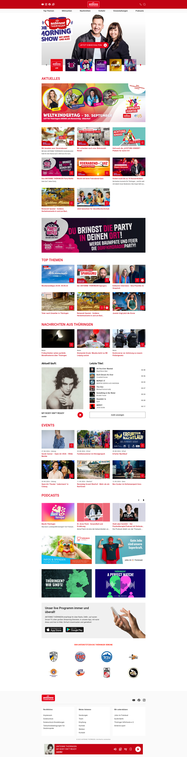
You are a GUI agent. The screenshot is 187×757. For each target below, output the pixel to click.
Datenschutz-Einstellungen (53, 722)
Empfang (82, 722)
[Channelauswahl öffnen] (144, 4)
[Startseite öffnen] (93, 4)
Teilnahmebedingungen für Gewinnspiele (54, 727)
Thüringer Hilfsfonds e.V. (124, 722)
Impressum (47, 715)
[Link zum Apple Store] (54, 630)
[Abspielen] (138, 749)
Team (81, 719)
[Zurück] (138, 500)
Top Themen (48, 11)
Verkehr (101, 11)
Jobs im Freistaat (121, 715)
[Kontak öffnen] (140, 4)
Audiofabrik (118, 719)
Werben (82, 729)
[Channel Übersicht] (120, 749)
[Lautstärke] (115, 749)
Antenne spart (119, 726)
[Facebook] (49, 4)
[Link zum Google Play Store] (75, 630)
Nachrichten (85, 11)
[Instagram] (46, 4)
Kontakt (82, 733)
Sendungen (83, 715)
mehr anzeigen (117, 415)
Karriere (82, 726)
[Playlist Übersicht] (125, 749)
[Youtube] (43, 4)
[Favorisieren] (130, 749)
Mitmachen (67, 11)
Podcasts (140, 11)
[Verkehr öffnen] (53, 4)
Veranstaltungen (120, 11)
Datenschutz (48, 719)
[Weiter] (143, 500)
